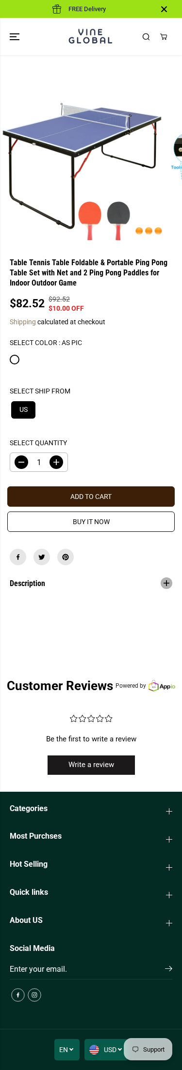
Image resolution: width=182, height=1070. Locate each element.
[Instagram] (34, 995)
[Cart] (163, 36)
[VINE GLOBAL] (91, 36)
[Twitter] (41, 557)
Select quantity (38, 443)
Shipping (23, 322)
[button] (15, 36)
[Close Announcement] (164, 9)
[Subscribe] (168, 970)
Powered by (131, 685)
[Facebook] (18, 557)
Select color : (46, 343)
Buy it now (91, 522)
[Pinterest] (65, 557)
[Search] (146, 36)
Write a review (91, 764)
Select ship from (40, 391)
